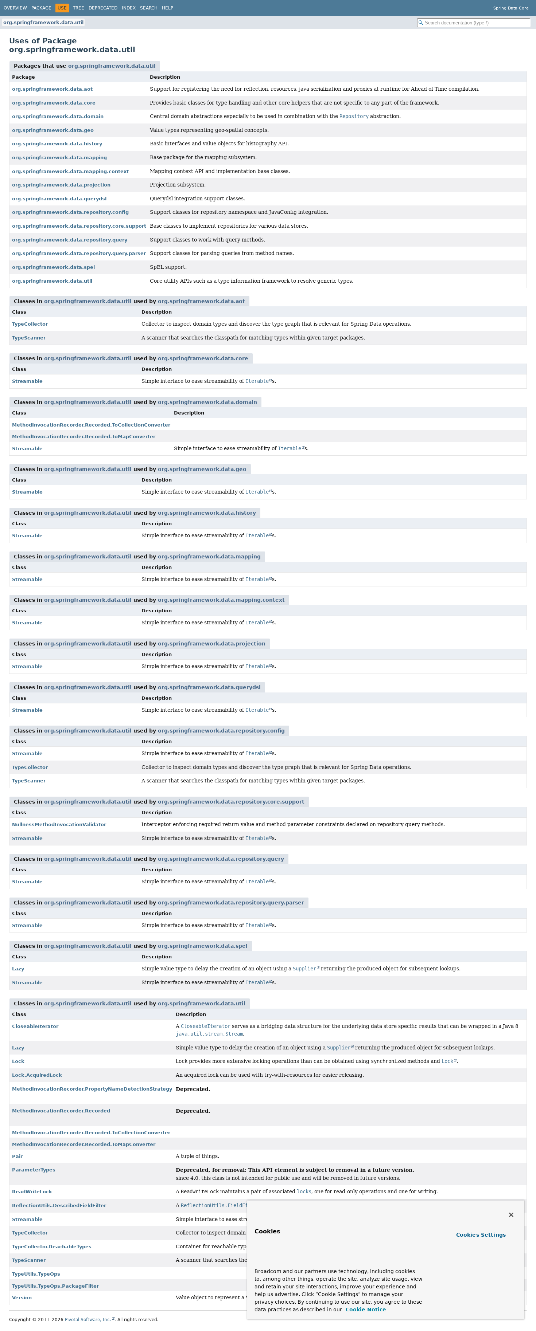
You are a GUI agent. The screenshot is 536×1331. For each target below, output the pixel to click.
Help (167, 8)
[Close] (511, 1215)
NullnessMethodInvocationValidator (59, 824)
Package (41, 8)
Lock (18, 1061)
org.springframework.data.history (57, 143)
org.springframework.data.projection (61, 185)
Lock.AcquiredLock (37, 1075)
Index (129, 8)
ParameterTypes (33, 1170)
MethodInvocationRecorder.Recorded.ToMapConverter (83, 436)
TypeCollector (30, 324)
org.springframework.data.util (43, 22)
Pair (17, 1156)
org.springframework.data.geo (53, 130)
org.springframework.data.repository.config (70, 212)
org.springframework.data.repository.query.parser (79, 253)
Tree (78, 8)
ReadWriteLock (32, 1191)
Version (22, 1297)
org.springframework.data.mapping (59, 157)
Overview (15, 8)
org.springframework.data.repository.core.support (79, 226)
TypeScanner (29, 338)
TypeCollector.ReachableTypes (52, 1246)
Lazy (18, 968)
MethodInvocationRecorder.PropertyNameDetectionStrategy (92, 1089)
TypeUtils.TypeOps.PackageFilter (55, 1286)
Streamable (27, 381)
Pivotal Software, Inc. (88, 1319)
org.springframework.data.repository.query (69, 240)
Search (149, 8)
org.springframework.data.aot (52, 89)
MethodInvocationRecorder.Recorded (61, 1111)
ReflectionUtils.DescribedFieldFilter (59, 1205)
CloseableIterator (35, 1026)
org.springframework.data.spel (53, 267)
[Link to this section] (269, 1260)
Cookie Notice (365, 1309)
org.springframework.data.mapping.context (70, 171)
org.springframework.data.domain (58, 116)
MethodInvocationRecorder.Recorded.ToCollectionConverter (91, 425)
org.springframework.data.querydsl (59, 198)
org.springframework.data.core (54, 103)
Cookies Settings (481, 1235)
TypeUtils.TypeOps (36, 1274)
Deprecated (103, 8)
